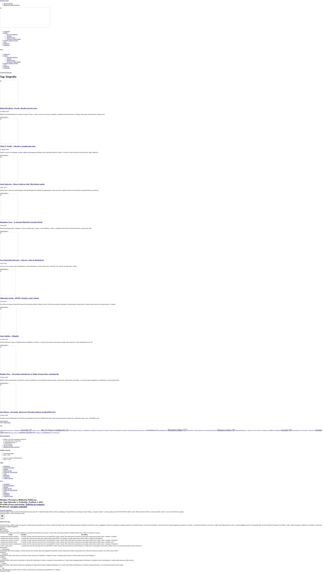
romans (7, 432)
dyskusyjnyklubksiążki (58, 430)
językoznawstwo (100, 430)
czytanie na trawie (36, 430)
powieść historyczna (297, 430)
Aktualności (6, 31)
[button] (162, 50)
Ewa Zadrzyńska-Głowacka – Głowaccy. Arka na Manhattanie (22, 260)
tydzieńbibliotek (47, 432)
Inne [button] (1, 566)
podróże (272, 430)
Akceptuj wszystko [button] (19, 513)
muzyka (259, 430)
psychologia (305, 430)
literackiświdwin (162, 430)
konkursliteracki (118, 430)
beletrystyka (11, 430)
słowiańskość (38, 432)
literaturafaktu (191, 430)
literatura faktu (177, 429)
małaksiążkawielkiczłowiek (241, 430)
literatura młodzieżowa (200, 430)
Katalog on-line (11, 37)
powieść (286, 430)
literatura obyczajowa (211, 430)
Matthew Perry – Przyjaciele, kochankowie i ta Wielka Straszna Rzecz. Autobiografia (29, 374)
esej (70, 430)
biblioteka (18, 430)
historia (93, 430)
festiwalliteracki (87, 430)
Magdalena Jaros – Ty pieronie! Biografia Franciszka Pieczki (21, 222)
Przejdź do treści (4, 0)
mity (254, 430)
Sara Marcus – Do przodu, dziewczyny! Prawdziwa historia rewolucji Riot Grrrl (27, 412)
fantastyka (75, 430)
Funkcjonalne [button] (3, 547)
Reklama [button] (2, 561)
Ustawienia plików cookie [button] (7, 513)
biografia (26, 430)
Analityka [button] (2, 557)
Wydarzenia (6, 45)
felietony (80, 430)
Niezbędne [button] (3, 528)
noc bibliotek (265, 430)
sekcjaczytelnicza (15, 432)
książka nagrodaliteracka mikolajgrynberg (137, 430)
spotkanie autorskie (27, 432)
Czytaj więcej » (4, 117)
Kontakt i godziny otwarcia (10, 40)
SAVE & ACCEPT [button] (5, 571)
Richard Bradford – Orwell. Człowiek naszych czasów (18, 108)
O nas (4, 42)
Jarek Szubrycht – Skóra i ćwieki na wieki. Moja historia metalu (22, 184)
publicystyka (312, 430)
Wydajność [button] (3, 552)
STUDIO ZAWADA (18, 507)
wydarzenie (56, 432)
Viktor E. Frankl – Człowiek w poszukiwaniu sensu (17, 146)
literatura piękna (226, 430)
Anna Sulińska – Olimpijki (9, 336)
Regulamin (6, 43)
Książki (5, 33)
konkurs (111, 430)
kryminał (125, 430)
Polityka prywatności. (35, 504)
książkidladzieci (152, 430)
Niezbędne (5, 530)
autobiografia (4, 430)
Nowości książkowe (12, 34)
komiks (107, 430)
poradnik (278, 430)
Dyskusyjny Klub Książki (14, 39)
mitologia (250, 430)
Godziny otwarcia (8, 478)
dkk (44, 430)
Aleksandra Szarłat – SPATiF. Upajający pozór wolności (19, 298)
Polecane (9, 36)
